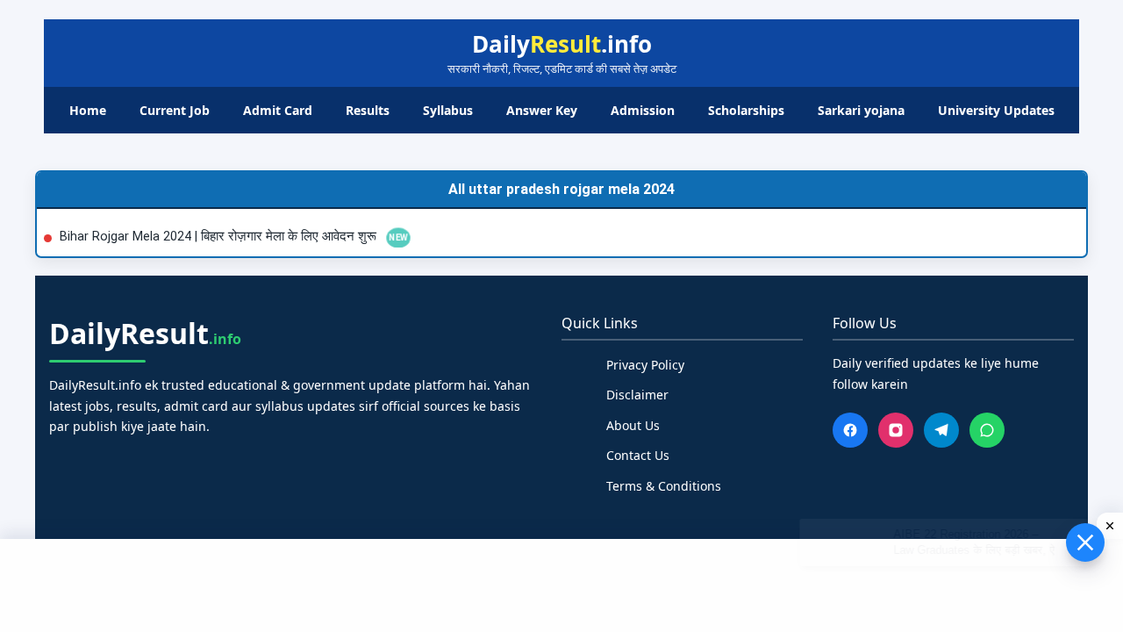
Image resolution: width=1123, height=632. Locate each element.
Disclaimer (637, 394)
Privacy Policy (645, 364)
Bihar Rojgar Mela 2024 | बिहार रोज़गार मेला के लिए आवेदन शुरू (220, 236)
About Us (633, 425)
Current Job (174, 110)
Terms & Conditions (663, 486)
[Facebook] (850, 430)
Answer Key (541, 110)
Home (87, 110)
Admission (643, 110)
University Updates (996, 110)
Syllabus (448, 110)
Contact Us (637, 455)
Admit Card (277, 110)
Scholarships (746, 110)
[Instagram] (895, 430)
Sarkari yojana (861, 110)
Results (368, 110)
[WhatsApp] (987, 430)
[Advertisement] (561, 582)
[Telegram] (941, 430)
